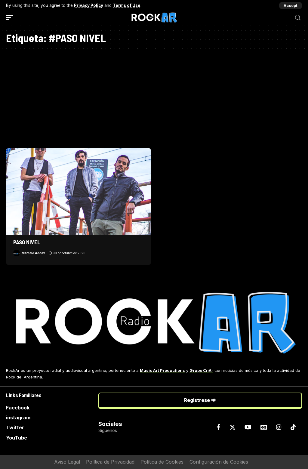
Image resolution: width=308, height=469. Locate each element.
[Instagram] (279, 427)
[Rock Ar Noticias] (154, 17)
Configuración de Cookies (218, 462)
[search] (298, 17)
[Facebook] (218, 427)
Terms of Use (126, 5)
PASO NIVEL (26, 242)
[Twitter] (232, 427)
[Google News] (264, 427)
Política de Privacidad (110, 462)
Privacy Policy (88, 5)
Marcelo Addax (33, 253)
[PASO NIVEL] (78, 191)
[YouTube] (248, 427)
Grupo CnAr (201, 370)
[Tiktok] (293, 427)
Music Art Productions (162, 370)
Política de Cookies (161, 462)
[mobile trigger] (11, 17)
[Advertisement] (154, 97)
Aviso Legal (67, 462)
